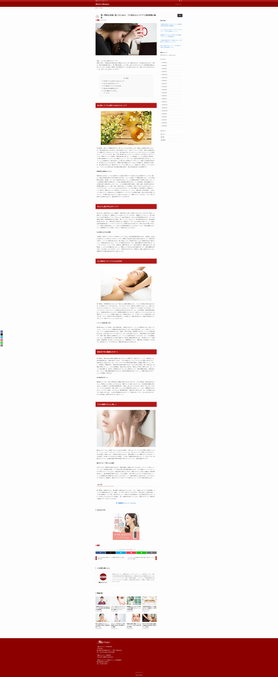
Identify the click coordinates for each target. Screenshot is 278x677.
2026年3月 (164, 65)
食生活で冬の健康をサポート (111, 88)
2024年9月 (164, 113)
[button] (100, 552)
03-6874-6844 (103, 663)
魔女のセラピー (103, 582)
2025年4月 (164, 92)
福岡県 (163, 140)
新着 (98, 20)
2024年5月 (164, 125)
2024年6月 (164, 122)
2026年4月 (164, 62)
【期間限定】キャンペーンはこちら (126, 503)
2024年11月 (164, 107)
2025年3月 (164, 95)
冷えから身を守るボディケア (111, 83)
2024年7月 (164, 119)
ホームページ (139, 672)
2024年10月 (164, 110)
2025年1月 (164, 101)
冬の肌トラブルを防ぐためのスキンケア (114, 81)
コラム (163, 134)
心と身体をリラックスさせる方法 (112, 86)
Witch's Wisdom (102, 4)
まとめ (107, 92)
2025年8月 (164, 80)
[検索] (181, 1)
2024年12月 (164, 104)
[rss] (180, 1)
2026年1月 (164, 71)
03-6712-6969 (103, 652)
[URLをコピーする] (152, 552)
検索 (180, 15)
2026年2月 (164, 68)
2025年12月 (164, 74)
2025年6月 (164, 86)
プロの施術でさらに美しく (111, 90)
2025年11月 (164, 77)
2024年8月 (164, 116)
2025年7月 (164, 83)
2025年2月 (164, 98)
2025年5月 (164, 89)
